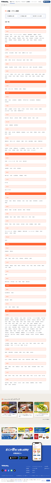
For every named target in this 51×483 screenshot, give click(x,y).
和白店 (24, 323)
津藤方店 (14, 200)
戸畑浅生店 (11, 319)
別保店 (11, 36)
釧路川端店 (32, 36)
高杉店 (6, 76)
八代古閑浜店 (7, 343)
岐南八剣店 (24, 161)
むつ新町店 (38, 76)
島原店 (20, 359)
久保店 (23, 200)
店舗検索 (27, 468)
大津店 (23, 343)
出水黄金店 (16, 352)
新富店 (39, 366)
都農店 (29, 366)
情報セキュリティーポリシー (45, 475)
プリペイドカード (34, 1)
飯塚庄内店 (6, 319)
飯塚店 (31, 323)
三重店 (21, 375)
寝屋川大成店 (25, 231)
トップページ (28, 466)
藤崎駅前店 (23, 332)
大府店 (11, 175)
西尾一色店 (6, 175)
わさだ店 (35, 375)
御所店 (36, 224)
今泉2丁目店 (12, 332)
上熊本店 (34, 343)
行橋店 (31, 327)
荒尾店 (12, 343)
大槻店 (30, 67)
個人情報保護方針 (18, 475)
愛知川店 (6, 209)
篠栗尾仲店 (42, 334)
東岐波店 (11, 265)
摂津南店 (37, 231)
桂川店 (33, 321)
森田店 (36, 74)
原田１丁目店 (38, 330)
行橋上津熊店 (14, 327)
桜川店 (28, 150)
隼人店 (24, 352)
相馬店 (34, 76)
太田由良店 (18, 141)
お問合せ (33, 470)
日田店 (24, 375)
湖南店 (10, 209)
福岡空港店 (36, 323)
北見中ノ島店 (42, 38)
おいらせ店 (6, 74)
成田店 (15, 110)
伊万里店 (27, 382)
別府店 (28, 375)
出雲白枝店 (21, 258)
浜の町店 (10, 76)
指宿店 (6, 352)
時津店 (36, 359)
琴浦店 (20, 281)
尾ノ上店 (25, 345)
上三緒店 (13, 321)
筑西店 (6, 150)
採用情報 (27, 472)
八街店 (12, 110)
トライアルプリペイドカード (36, 466)
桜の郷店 (6, 148)
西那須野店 (18, 132)
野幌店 (6, 38)
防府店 (35, 265)
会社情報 (27, 470)
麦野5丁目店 (39, 319)
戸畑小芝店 (6, 332)
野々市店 (6, 182)
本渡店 (22, 345)
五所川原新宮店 (27, 74)
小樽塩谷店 (24, 34)
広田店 (40, 74)
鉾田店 (34, 148)
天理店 (14, 224)
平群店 (10, 224)
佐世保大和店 (28, 359)
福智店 (10, 321)
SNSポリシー (38, 475)
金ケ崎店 (6, 52)
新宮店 (10, 323)
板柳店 (44, 74)
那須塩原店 (23, 132)
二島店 (28, 323)
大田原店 (43, 132)
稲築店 (18, 321)
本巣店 (6, 161)
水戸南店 (10, 148)
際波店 (43, 265)
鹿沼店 (6, 132)
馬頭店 (31, 132)
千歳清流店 (27, 36)
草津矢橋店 (28, 209)
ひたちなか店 (33, 150)
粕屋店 (43, 327)
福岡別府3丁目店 (22, 319)
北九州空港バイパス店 (25, 327)
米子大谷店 (12, 281)
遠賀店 (17, 323)
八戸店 (15, 74)
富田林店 (14, 231)
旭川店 (23, 36)
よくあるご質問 (34, 468)
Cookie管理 (46, 466)
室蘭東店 (35, 34)
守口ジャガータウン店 (8, 231)
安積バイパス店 (25, 67)
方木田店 (20, 67)
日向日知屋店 (34, 366)
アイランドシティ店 (8, 325)
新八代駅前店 (7, 345)
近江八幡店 (14, 209)
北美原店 (40, 36)
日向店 (42, 366)
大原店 (30, 76)
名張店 (10, 200)
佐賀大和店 (6, 382)
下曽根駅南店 (17, 332)
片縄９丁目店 (7, 334)
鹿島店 (6, 384)
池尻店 (19, 327)
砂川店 (11, 34)
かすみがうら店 (28, 148)
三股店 (22, 366)
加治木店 (31, 352)
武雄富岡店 (32, 382)
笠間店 (18, 150)
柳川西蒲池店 (15, 325)
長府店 (15, 265)
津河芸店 (6, 200)
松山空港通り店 (7, 292)
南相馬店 (6, 67)
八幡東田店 (6, 330)
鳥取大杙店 (27, 281)
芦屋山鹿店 (27, 334)
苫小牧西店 (36, 38)
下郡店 (13, 375)
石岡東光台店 (16, 148)
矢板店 (10, 132)
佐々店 (6, 359)
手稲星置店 (19, 38)
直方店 (40, 323)
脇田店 (34, 330)
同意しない (43, 480)
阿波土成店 (6, 299)
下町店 (23, 74)
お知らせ (33, 472)
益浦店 (15, 36)
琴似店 (6, 41)
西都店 (10, 366)
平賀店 (26, 76)
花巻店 (16, 52)
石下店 (38, 148)
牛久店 (10, 150)
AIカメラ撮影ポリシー (26, 475)
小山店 (28, 132)
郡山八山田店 (35, 67)
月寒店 (27, 38)
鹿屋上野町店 (11, 352)
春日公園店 (37, 321)
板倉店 (35, 141)
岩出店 (6, 240)
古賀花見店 (28, 319)
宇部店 (31, 265)
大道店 (39, 375)
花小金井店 (6, 101)
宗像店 (11, 330)
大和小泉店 (22, 224)
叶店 (16, 281)
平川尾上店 (22, 76)
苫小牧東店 (6, 36)
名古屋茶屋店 (16, 175)
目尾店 (43, 319)
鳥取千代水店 (7, 281)
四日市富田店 (35, 200)
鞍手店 (13, 323)
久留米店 (39, 325)
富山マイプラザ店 (8, 189)
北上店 (30, 52)
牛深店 (12, 345)
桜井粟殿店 (31, 224)
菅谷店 (21, 150)
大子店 (41, 148)
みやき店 (19, 382)
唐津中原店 (14, 384)
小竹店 (35, 327)
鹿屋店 (20, 352)
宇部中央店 (23, 265)
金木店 (19, 74)
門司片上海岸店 (21, 325)
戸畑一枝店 (37, 334)
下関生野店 (6, 265)
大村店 (23, 359)
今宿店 (6, 323)
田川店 (23, 330)
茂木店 (39, 132)
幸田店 (25, 175)
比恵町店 (17, 334)
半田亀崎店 (21, 175)
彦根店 (24, 209)
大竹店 (6, 274)
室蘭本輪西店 (30, 34)
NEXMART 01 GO (20, 110)
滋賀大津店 (19, 209)
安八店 (20, 161)
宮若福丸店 (33, 319)
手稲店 (10, 38)
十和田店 (11, 74)
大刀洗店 (18, 330)
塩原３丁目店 (13, 334)
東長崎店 (10, 359)
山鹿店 (42, 343)
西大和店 (6, 224)
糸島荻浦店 (17, 319)
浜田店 (13, 258)
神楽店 (19, 36)
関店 (17, 161)
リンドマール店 (16, 345)
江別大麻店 (14, 38)
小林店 (13, 366)
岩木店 (14, 76)
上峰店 (23, 382)
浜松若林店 (19, 168)
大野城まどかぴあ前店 (32, 325)
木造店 (33, 74)
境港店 (23, 281)
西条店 (12, 292)
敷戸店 (10, 375)
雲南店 (10, 258)
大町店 (36, 382)
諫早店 (33, 359)
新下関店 (39, 265)
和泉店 (41, 231)
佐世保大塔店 (15, 359)
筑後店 (26, 330)
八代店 (20, 343)
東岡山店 (11, 251)
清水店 (39, 343)
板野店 (11, 299)
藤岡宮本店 (6, 141)
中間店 (30, 330)
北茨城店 (13, 150)
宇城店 (31, 343)
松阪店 (31, 200)
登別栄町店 (31, 38)
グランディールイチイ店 (17, 34)
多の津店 (32, 334)
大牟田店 (38, 327)
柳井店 (19, 265)
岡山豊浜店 (6, 251)
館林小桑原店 (31, 141)
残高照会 (39, 1)
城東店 (18, 76)
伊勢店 (6, 202)
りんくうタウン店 (31, 231)
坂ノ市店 (43, 375)
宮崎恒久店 (17, 366)
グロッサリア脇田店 (38, 332)
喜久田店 (15, 67)
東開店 (28, 352)
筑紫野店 (26, 325)
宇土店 (27, 343)
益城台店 (15, 343)
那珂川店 (41, 321)
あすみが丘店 (7, 110)
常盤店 (42, 76)
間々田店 (13, 132)
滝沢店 (20, 52)
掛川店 (15, 168)
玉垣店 (27, 200)
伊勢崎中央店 (40, 141)
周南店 (10, 267)
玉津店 (17, 375)
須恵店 (25, 321)
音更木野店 (6, 34)
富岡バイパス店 (12, 141)
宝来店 (27, 224)
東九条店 (18, 224)
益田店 (31, 258)
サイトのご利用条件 (32, 475)
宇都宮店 (35, 132)
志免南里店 (22, 334)
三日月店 (15, 382)
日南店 (26, 366)
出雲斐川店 (26, 258)
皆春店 (6, 375)
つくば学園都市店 (22, 148)
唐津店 (10, 384)
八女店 (21, 323)
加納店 (6, 366)
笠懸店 (22, 141)
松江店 (17, 258)
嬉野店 (11, 382)
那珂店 (25, 150)
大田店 (6, 258)
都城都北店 (6, 368)
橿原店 (39, 224)
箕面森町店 (19, 231)
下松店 (28, 265)
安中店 (26, 141)
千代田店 (40, 382)
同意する (48, 480)
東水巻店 (28, 321)
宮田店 (43, 325)
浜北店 (11, 168)
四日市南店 (19, 200)
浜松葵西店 (6, 168)
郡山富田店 (11, 67)
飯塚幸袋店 (6, 336)
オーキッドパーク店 (12, 161)
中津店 (31, 375)
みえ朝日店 (40, 200)
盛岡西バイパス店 (25, 52)
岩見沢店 (39, 34)
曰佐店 (10, 327)
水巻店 (6, 327)
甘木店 (6, 321)
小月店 (6, 267)
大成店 (36, 36)
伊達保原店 (40, 67)
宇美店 (15, 330)
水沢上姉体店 (11, 52)
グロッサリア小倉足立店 (30, 332)
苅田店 (21, 321)
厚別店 (23, 38)
